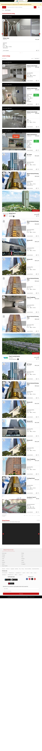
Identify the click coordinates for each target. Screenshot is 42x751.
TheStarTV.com (11, 572)
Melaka (3, 564)
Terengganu (23, 564)
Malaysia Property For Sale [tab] (8, 549)
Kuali (35, 572)
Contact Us (8, 568)
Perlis (22, 556)
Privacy (22, 568)
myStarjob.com (18, 572)
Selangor (3, 554)
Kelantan (3, 562)
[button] (4, 7)
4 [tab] (22, 544)
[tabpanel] (21, 34)
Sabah (22, 560)
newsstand (4, 574)
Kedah (3, 560)
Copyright (12, 568)
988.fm (16, 574)
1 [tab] (20, 52)
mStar (31, 572)
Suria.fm (20, 574)
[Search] (35, 7)
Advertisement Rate (35, 568)
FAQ (20, 568)
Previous (2, 33)
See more (38, 520)
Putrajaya (22, 558)
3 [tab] (22, 52)
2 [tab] (21, 52)
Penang (3, 556)
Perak (22, 554)
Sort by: (32, 58)
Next (39, 33)
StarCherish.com (10, 574)
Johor (3, 558)
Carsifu (24, 572)
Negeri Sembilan (4, 565)
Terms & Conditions (28, 568)
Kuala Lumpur (4, 553)
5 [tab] (23, 544)
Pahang (22, 553)
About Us (3, 568)
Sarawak (22, 562)
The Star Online (4, 572)
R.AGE (28, 572)
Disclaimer (16, 568)
